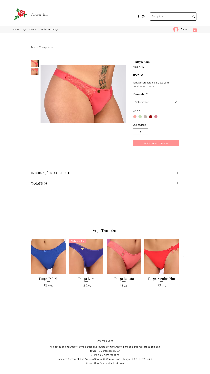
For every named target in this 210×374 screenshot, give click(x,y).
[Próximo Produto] (183, 256)
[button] (195, 29)
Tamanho (140, 94)
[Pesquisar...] (193, 16)
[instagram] (143, 16)
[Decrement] (135, 132)
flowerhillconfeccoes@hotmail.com (105, 363)
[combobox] (156, 102)
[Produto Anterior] (27, 256)
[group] (105, 269)
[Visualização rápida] (48, 256)
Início (34, 47)
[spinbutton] (140, 132)
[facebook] (138, 16)
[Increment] (145, 132)
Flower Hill (39, 14)
